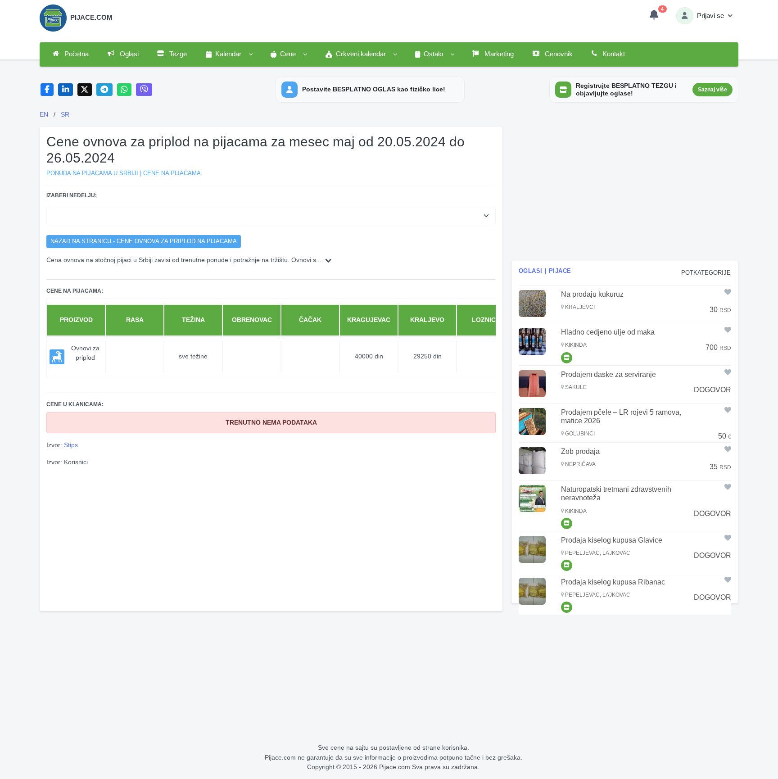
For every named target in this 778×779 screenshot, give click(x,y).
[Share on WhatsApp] (124, 89)
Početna (76, 54)
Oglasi (128, 54)
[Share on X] (84, 89)
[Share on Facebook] (47, 89)
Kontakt (613, 54)
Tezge (177, 54)
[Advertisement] (271, 538)
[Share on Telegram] (104, 89)
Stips (71, 444)
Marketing (498, 54)
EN (44, 114)
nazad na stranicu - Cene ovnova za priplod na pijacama (143, 241)
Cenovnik (558, 54)
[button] (228, 54)
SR (65, 114)
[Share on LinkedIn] (65, 89)
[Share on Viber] (144, 89)
